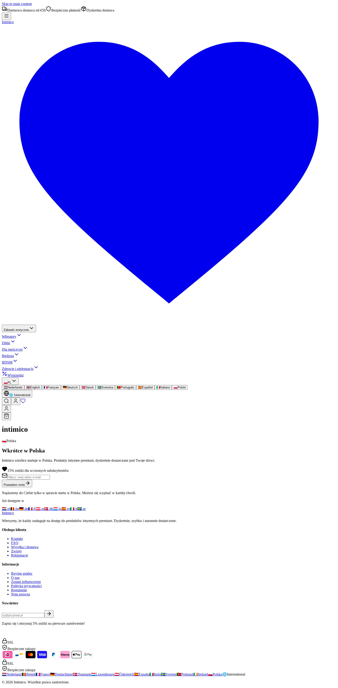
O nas (15, 578)
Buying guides (21, 573)
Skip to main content (17, 4)
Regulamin (19, 590)
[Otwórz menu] (6, 16)
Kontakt (17, 539)
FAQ (14, 543)
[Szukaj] (6, 401)
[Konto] (15, 401)
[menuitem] (19, 328)
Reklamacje (19, 555)
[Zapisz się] (49, 614)
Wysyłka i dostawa (24, 547)
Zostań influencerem (26, 582)
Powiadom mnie (14, 485)
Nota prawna (20, 594)
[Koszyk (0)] (6, 416)
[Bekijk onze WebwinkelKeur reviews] (12, 636)
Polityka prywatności (26, 586)
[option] (13, 387)
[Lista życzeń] (23, 402)
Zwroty (16, 551)
